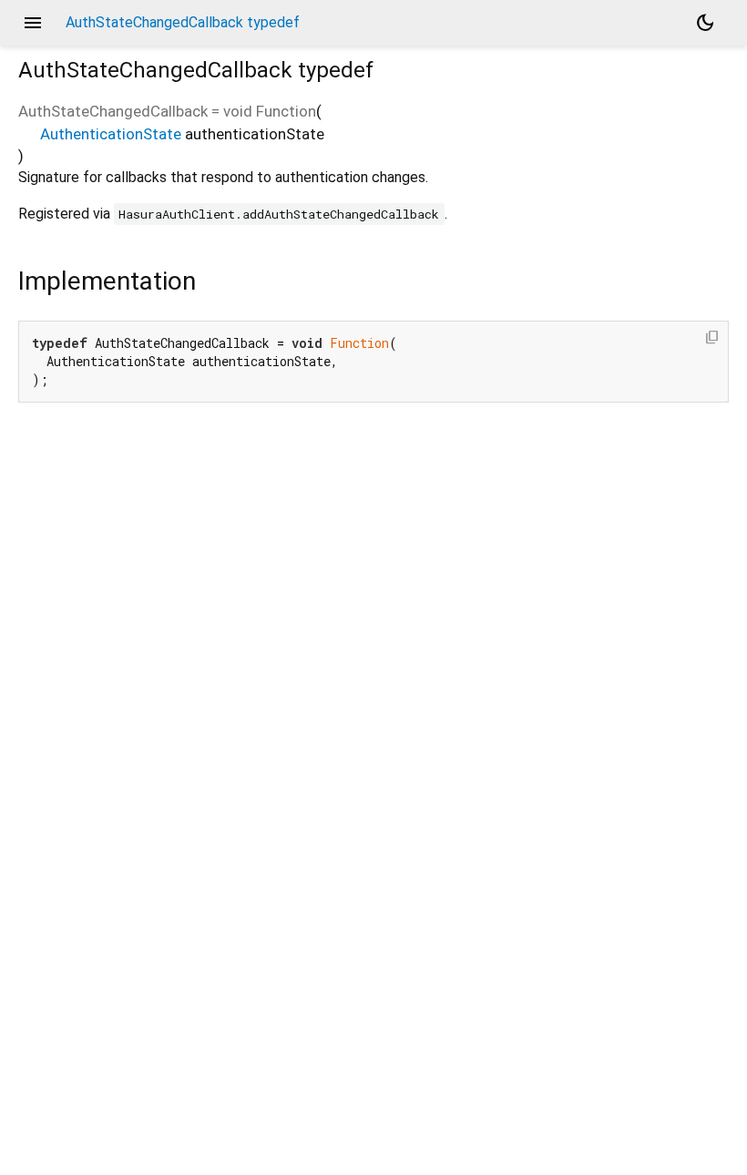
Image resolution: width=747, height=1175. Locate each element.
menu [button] (33, 23)
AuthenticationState (110, 134)
